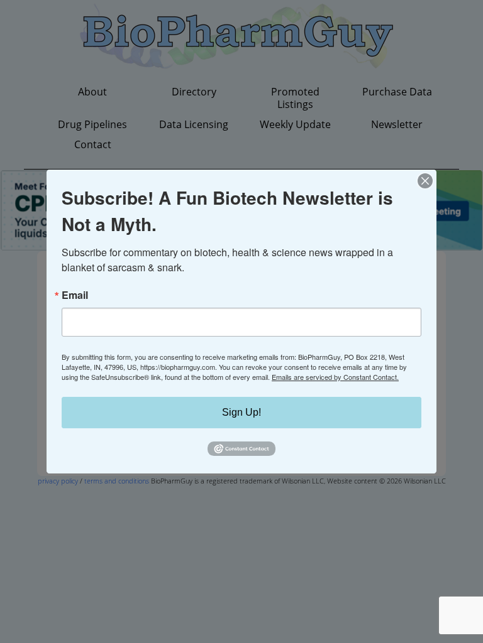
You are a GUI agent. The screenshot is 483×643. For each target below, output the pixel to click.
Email (75, 295)
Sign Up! (241, 412)
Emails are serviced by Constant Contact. (335, 377)
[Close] (425, 180)
